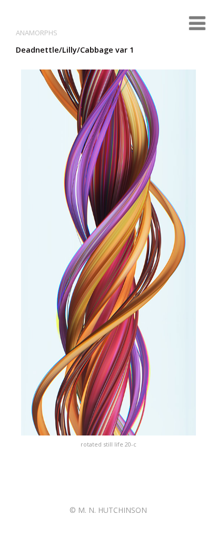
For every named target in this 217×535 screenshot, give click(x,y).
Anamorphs (36, 32)
